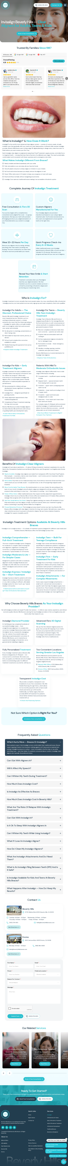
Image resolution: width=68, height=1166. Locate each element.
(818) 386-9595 (40, 946)
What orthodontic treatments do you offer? (56, 1151)
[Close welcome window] (66, 1139)
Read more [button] (6, 86)
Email (37, 963)
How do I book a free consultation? (52, 1145)
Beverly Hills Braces (16, 1131)
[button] (65, 5)
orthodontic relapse (38, 286)
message (10, 987)
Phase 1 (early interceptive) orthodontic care (17, 373)
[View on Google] (5, 71)
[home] (5, 5)
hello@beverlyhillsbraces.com (45, 922)
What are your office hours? (58, 1156)
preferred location (41, 971)
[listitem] (15, 1050)
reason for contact (14, 979)
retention (11, 511)
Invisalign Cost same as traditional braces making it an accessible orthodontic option (30, 179)
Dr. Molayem (51, 404)
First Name (11, 963)
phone (9, 971)
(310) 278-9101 (13, 922)
